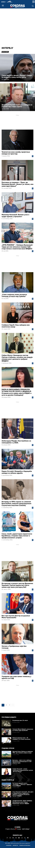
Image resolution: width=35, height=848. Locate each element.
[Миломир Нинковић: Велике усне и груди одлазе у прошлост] (17, 202)
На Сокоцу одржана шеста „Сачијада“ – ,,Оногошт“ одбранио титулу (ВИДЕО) (22, 784)
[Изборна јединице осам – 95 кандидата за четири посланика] (6, 740)
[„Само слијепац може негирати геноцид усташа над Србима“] (17, 282)
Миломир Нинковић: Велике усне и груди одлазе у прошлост (15, 216)
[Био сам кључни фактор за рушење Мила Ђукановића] (17, 603)
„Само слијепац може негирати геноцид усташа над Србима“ (14, 295)
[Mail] (13, 838)
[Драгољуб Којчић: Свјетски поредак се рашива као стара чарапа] (17, 97)
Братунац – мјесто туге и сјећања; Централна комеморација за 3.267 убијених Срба (22, 761)
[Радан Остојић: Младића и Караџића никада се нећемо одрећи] (17, 459)
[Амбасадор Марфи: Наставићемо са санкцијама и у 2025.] (17, 428)
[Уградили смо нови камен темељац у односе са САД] (17, 664)
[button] (33, 2)
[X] (25, 838)
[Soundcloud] (16, 838)
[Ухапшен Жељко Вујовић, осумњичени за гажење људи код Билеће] (6, 731)
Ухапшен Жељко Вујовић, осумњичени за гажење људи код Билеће (22, 729)
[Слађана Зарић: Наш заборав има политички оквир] (17, 313)
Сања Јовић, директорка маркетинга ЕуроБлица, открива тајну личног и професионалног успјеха (17, 536)
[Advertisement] (17, 26)
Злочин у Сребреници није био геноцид (14, 647)
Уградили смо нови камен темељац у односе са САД (16, 677)
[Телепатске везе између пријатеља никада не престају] (17, 140)
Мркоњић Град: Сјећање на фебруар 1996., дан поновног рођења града (22, 752)
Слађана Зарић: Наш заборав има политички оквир (16, 326)
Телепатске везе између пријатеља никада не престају (16, 153)
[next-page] (13, 705)
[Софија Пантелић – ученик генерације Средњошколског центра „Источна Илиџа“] (6, 771)
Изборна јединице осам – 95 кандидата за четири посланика (21, 738)
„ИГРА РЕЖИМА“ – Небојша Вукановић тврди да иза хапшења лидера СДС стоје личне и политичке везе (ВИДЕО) (17, 247)
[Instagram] (10, 838)
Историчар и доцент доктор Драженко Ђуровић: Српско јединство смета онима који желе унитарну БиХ (17, 585)
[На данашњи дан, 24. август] (6, 723)
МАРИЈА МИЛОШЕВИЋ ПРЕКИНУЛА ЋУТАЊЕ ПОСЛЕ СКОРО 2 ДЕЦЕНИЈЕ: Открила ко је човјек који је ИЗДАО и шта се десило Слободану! (16, 392)
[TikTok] (22, 838)
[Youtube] (28, 838)
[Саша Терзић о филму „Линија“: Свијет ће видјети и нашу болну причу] (17, 68)
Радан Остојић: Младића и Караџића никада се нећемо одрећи (17, 472)
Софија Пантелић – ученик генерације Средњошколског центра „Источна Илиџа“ (22, 770)
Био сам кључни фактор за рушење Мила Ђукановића (16, 617)
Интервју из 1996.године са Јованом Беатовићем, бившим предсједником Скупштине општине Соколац (16, 503)
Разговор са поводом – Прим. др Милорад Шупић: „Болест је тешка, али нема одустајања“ (17, 184)
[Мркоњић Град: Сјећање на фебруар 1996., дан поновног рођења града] (6, 754)
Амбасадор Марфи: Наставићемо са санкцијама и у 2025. (16, 442)
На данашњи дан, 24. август (20, 720)
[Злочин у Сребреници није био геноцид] (17, 634)
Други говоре (5, 51)
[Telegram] (19, 838)
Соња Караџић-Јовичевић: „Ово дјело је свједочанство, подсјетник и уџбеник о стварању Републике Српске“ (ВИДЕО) (22, 794)
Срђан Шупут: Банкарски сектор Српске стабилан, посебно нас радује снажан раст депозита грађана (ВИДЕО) (17, 358)
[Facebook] (7, 838)
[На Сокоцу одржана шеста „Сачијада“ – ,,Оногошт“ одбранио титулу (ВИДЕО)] (6, 786)
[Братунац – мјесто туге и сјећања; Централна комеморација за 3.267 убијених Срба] (6, 763)
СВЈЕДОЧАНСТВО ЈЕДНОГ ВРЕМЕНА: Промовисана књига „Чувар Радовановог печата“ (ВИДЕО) (22, 802)
